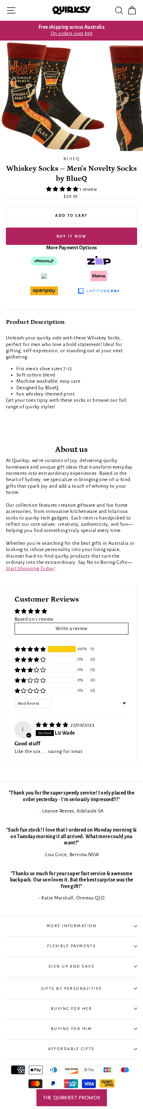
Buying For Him (71, 1029)
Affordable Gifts (71, 1049)
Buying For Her (71, 1008)
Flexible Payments (71, 946)
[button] (62, 189)
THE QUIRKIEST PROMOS (72, 1097)
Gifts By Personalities (71, 988)
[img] (52, 725)
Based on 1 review (34, 619)
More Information (71, 926)
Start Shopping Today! (30, 568)
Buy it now (72, 236)
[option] (71, 30)
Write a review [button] (71, 628)
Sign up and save (71, 966)
